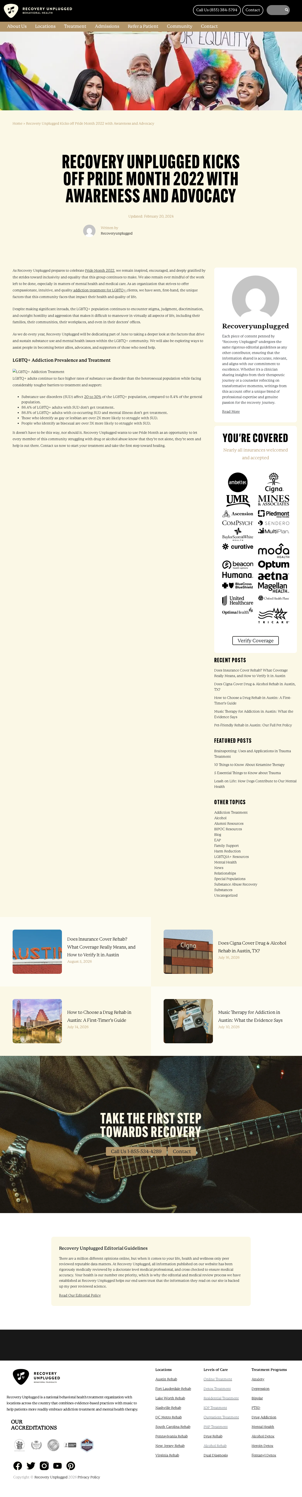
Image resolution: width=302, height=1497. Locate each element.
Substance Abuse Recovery (235, 884)
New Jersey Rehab (170, 1446)
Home (17, 124)
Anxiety (258, 1379)
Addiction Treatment (231, 813)
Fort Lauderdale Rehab (173, 1389)
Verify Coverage (256, 640)
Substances (223, 890)
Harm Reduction (227, 851)
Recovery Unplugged (50, 1477)
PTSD (256, 1408)
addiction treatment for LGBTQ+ (100, 290)
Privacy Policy (89, 1477)
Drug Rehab (213, 1436)
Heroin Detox (262, 1446)
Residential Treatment (221, 1398)
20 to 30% (92, 397)
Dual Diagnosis (216, 1455)
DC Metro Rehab (168, 1417)
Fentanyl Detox (264, 1455)
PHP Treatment (216, 1427)
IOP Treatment (215, 1408)
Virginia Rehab (167, 1455)
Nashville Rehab (168, 1408)
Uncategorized (225, 896)
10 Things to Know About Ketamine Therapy (249, 765)
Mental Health (225, 862)
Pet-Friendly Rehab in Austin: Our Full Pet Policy (253, 725)
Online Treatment (218, 1379)
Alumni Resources (228, 824)
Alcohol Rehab (215, 1446)
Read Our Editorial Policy (80, 1295)
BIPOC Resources (228, 829)
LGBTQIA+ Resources (231, 857)
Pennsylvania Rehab (171, 1436)
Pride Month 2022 (99, 271)
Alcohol (220, 818)
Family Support (226, 846)
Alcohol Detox (263, 1436)
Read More (231, 412)
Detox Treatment (217, 1389)
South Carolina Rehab (172, 1427)
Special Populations (229, 879)
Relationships (225, 873)
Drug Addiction (264, 1417)
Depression (261, 1389)
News (218, 868)
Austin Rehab (166, 1379)
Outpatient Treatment (221, 1417)
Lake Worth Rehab (170, 1398)
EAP (217, 840)
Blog (217, 835)
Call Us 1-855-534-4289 (136, 1151)
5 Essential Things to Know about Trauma (247, 773)
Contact (182, 1151)
